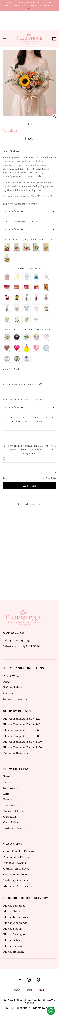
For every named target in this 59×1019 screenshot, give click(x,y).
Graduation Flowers (16, 868)
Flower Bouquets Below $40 (21, 724)
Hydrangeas (11, 805)
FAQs (7, 681)
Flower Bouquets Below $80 (21, 736)
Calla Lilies (11, 822)
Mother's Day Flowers (17, 885)
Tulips (7, 782)
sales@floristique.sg (16, 640)
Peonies (8, 799)
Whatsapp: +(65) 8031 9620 (21, 646)
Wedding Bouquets (15, 880)
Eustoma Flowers (14, 828)
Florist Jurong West (16, 917)
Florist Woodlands (15, 922)
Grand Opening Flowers (18, 851)
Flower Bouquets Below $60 (21, 730)
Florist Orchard (13, 911)
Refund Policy (12, 687)
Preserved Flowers (15, 811)
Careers (8, 693)
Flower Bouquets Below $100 (22, 741)
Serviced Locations (15, 699)
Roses (7, 776)
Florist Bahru (12, 940)
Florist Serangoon (15, 934)
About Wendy (12, 676)
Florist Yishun (12, 928)
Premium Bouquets (15, 753)
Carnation (9, 816)
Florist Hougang (13, 951)
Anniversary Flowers (16, 857)
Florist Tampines (14, 905)
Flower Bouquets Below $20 (21, 718)
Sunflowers (10, 787)
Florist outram (12, 945)
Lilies (7, 793)
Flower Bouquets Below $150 (22, 747)
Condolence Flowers (16, 874)
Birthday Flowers (14, 862)
